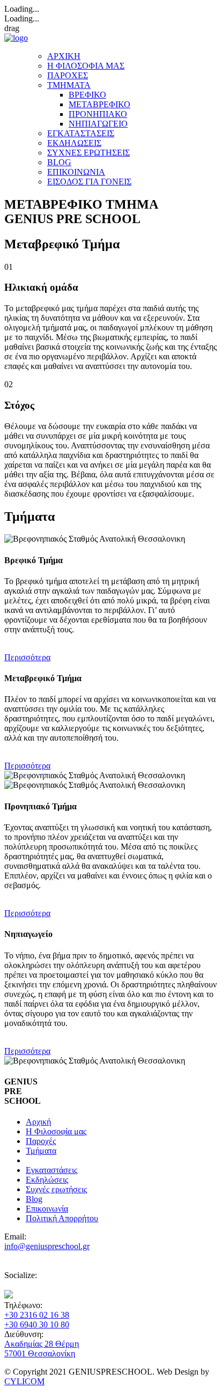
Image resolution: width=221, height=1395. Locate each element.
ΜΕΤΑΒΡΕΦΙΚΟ (99, 104)
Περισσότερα (27, 657)
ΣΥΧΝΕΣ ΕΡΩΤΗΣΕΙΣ (88, 152)
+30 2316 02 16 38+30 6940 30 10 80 (36, 1319)
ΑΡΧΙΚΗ (63, 56)
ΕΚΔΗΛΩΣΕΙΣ (74, 142)
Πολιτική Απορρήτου (62, 1218)
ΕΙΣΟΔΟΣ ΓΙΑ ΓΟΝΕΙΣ (89, 181)
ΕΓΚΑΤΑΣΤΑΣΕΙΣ (80, 133)
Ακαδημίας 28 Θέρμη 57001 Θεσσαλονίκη (41, 1348)
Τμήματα (41, 1150)
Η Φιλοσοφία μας (56, 1131)
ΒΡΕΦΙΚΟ (87, 94)
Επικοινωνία (47, 1208)
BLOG (59, 162)
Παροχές (41, 1141)
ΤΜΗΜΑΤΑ (69, 85)
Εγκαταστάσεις (51, 1170)
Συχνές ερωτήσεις (56, 1189)
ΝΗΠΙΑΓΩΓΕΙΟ (98, 123)
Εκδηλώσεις (47, 1179)
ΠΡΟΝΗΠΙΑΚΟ (98, 114)
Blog (34, 1199)
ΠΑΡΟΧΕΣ (67, 75)
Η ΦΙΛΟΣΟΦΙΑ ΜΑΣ (85, 65)
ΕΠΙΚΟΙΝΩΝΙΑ (76, 171)
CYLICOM (24, 1381)
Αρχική (38, 1121)
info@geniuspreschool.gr (47, 1246)
